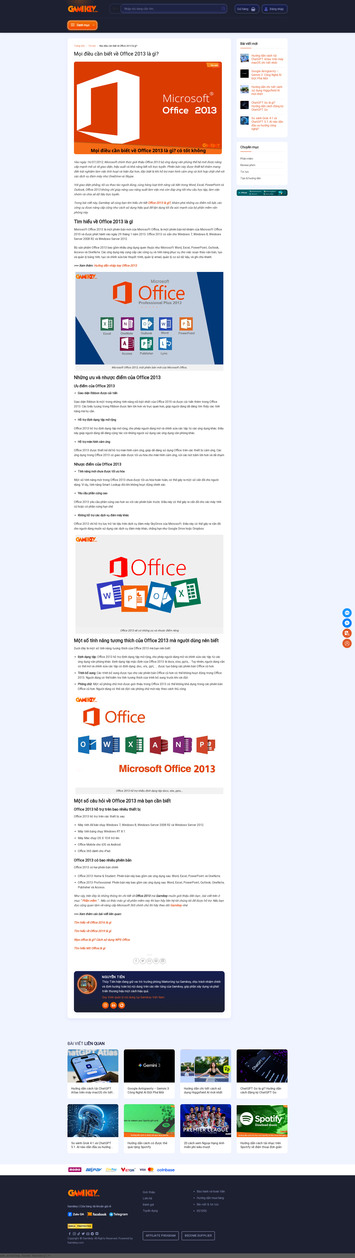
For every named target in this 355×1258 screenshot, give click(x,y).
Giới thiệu (149, 1192)
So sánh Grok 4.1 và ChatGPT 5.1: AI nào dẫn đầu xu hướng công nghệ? (267, 123)
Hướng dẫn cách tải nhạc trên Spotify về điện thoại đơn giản (261, 1145)
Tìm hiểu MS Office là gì (89, 948)
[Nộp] (223, 9)
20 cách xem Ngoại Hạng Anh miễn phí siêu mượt (204, 1145)
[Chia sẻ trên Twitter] (143, 961)
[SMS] (347, 623)
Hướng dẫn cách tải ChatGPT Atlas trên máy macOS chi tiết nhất (267, 59)
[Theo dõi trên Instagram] (74, 1234)
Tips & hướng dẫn (250, 178)
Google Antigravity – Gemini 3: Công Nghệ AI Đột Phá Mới (266, 74)
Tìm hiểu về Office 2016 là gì (92, 922)
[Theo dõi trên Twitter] (83, 1234)
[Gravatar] (121, 1005)
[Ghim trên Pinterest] (156, 961)
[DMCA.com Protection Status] (79, 1226)
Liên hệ (147, 1198)
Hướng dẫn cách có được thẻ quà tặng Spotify (147, 1145)
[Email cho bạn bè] (149, 961)
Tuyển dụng (150, 1210)
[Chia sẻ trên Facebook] (136, 961)
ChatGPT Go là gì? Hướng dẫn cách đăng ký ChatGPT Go (267, 106)
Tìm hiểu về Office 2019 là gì (92, 931)
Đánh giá (149, 1204)
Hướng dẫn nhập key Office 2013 (115, 265)
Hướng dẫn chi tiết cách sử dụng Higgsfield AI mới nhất (266, 90)
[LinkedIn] (113, 1005)
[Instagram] (105, 1005)
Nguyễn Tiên (113, 977)
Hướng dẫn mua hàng (210, 1198)
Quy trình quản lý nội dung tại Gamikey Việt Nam (133, 997)
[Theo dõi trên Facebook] (69, 1234)
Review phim (247, 165)
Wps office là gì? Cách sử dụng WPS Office (102, 939)
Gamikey (176, 905)
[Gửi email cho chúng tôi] (87, 1234)
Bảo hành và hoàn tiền (211, 1191)
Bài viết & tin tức (208, 1204)
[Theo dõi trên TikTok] (78, 1234)
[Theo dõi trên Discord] (96, 1234)
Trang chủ (79, 46)
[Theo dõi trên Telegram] (92, 1234)
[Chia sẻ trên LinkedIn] (163, 961)
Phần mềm (89, 900)
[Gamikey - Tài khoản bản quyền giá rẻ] (85, 8)
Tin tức (92, 46)
